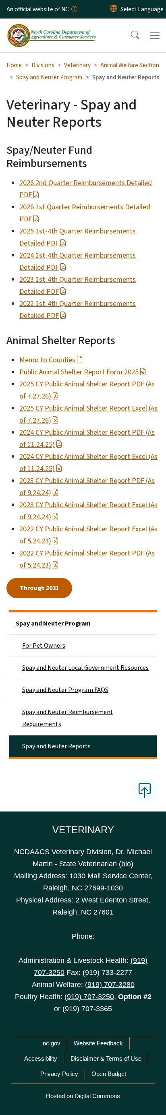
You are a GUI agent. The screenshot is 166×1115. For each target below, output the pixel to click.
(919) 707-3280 (110, 985)
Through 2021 (39, 588)
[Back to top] (144, 790)
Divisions (42, 65)
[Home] (51, 27)
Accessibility (40, 1058)
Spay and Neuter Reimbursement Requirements (67, 718)
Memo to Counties (47, 360)
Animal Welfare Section (129, 65)
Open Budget (108, 1073)
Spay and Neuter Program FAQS (65, 690)
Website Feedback (98, 1043)
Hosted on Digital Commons (83, 1095)
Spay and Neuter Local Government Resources (85, 667)
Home (14, 65)
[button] (129, 35)
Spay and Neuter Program (49, 77)
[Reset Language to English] (113, 9)
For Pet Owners (43, 645)
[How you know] (73, 9)
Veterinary (77, 65)
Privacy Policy (59, 1073)
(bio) (126, 864)
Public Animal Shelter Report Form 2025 (79, 372)
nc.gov (51, 1043)
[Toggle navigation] (154, 35)
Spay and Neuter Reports (56, 746)
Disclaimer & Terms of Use (106, 1058)
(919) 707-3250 (89, 997)
